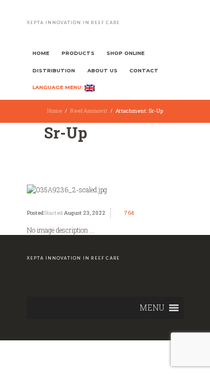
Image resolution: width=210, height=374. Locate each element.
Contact (143, 70)
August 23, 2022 (84, 212)
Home (40, 53)
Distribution (53, 70)
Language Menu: (58, 88)
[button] (151, 308)
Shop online (125, 53)
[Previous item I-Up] (66, 189)
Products (78, 53)
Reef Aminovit (89, 110)
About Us (102, 70)
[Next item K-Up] (144, 189)
